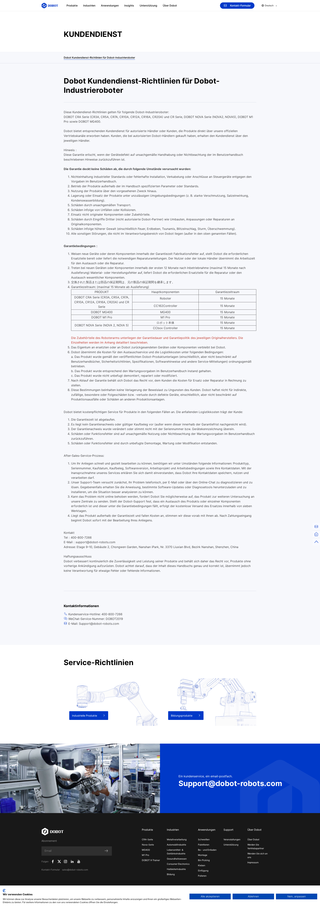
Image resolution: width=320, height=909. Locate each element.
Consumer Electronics (178, 864)
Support (228, 829)
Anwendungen (110, 5)
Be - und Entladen (207, 849)
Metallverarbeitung (176, 839)
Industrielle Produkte (84, 715)
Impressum (253, 862)
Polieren (202, 875)
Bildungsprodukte (181, 715)
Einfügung (203, 870)
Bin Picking (204, 860)
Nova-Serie (148, 844)
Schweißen (204, 839)
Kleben (201, 865)
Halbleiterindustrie (176, 869)
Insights (129, 5)
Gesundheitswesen (177, 858)
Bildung (171, 874)
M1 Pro (145, 855)
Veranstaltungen (232, 839)
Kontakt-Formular (240, 5)
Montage (202, 855)
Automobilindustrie (176, 844)
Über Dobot (170, 5)
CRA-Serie (147, 839)
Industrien (89, 5)
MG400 (146, 849)
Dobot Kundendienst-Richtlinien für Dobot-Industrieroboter (99, 57)
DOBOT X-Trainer (151, 860)
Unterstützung (148, 5)
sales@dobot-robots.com (75, 869)
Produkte (72, 5)
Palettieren (203, 844)
